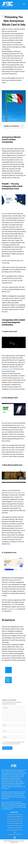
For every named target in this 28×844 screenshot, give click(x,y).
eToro (22, 425)
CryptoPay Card (12, 609)
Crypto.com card (7, 369)
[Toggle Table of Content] (21, 126)
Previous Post (13, 690)
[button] (24, 4)
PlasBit (4, 218)
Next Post (13, 693)
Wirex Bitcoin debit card (17, 493)
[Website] (13, 737)
